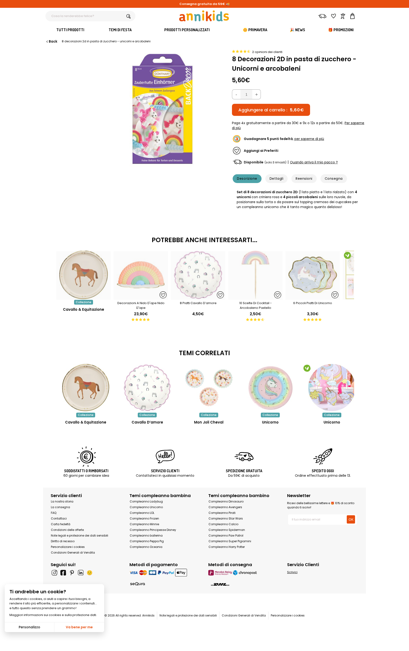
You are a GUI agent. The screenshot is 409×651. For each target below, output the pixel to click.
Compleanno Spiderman (227, 530)
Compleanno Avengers (225, 507)
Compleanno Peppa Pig (147, 541)
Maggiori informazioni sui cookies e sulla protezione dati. (53, 615)
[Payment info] (165, 572)
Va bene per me (79, 627)
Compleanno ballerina (146, 535)
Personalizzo (29, 627)
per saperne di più (309, 138)
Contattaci (59, 518)
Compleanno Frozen (144, 518)
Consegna (334, 178)
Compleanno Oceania (146, 547)
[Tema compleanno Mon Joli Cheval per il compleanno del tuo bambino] (208, 387)
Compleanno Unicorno (146, 507)
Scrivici (292, 572)
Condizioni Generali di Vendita (73, 553)
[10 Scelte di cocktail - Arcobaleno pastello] (255, 297)
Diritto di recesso (63, 541)
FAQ (53, 513)
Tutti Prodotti (70, 29)
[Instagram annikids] (54, 573)
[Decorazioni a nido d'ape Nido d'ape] (140, 297)
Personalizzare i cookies (68, 547)
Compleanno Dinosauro (226, 501)
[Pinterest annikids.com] (72, 573)
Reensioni (304, 178)
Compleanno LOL (142, 513)
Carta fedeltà (60, 524)
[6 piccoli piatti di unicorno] (312, 297)
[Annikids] (204, 15)
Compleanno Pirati (222, 513)
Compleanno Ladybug (146, 501)
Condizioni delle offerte (67, 530)
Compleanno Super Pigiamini (230, 541)
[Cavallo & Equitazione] (83, 297)
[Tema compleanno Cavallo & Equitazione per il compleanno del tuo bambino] (85, 387)
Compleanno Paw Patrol (226, 535)
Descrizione (247, 178)
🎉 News (297, 29)
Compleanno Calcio (223, 524)
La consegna (60, 507)
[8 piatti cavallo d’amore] (198, 297)
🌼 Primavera (255, 29)
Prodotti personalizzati (187, 29)
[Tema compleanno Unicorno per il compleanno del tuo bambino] (270, 387)
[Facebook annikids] (63, 573)
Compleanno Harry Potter (227, 547)
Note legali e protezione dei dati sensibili (79, 535)
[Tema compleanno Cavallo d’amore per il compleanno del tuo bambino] (147, 387)
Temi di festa (120, 29)
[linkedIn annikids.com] (80, 573)
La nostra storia (62, 501)
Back (53, 41)
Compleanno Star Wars (226, 518)
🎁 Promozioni (341, 29)
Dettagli (277, 178)
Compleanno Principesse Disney (153, 530)
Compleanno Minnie (144, 524)
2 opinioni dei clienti (267, 52)
